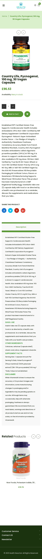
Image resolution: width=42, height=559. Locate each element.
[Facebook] (4, 210)
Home (4, 16)
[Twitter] (10, 210)
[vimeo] (16, 210)
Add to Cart (14, 114)
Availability (6, 94)
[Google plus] (23, 210)
